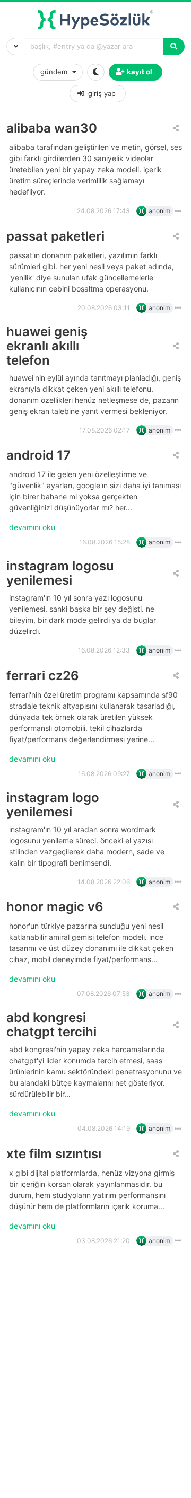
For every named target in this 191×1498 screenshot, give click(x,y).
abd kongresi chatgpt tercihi (51, 1024)
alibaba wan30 (51, 128)
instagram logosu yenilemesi (60, 573)
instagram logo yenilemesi (52, 804)
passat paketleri (55, 236)
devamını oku (32, 527)
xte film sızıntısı (53, 1154)
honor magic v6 (54, 907)
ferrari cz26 (42, 675)
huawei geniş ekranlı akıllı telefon (47, 345)
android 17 (38, 455)
